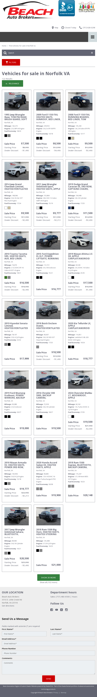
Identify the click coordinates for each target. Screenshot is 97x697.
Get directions (8, 605)
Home (4, 46)
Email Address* (9, 639)
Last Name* (56, 629)
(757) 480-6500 (63, 596)
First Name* (7, 629)
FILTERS (12, 62)
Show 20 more (48, 577)
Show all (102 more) (48, 582)
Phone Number (9, 648)
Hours (74, 596)
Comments (7, 658)
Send (48, 678)
